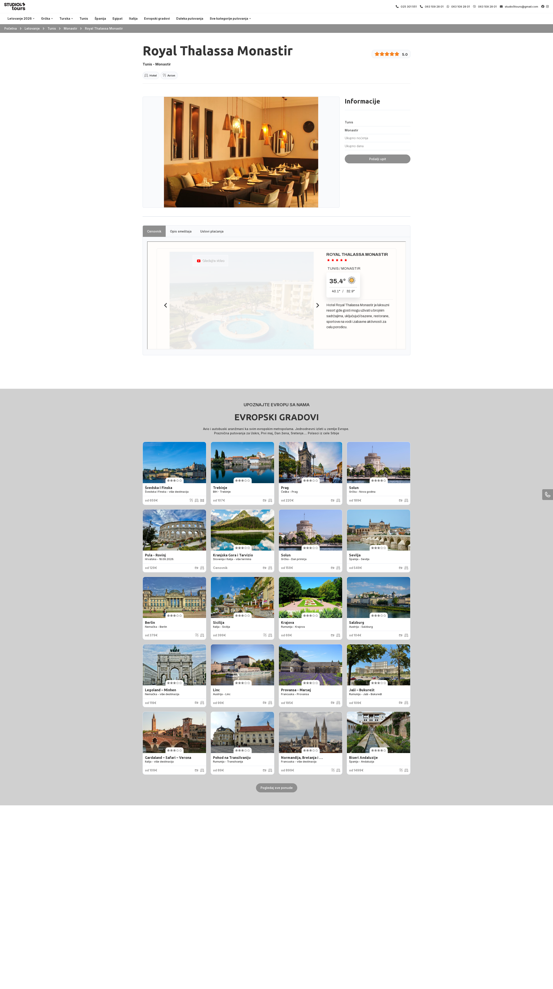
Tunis (83, 18)
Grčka (45, 18)
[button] (215, 203)
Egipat (117, 18)
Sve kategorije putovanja (229, 18)
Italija (133, 18)
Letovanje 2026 (20, 18)
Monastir (70, 28)
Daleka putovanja (189, 18)
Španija (100, 18)
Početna (10, 28)
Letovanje (32, 28)
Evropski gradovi (157, 18)
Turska (64, 18)
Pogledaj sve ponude (277, 788)
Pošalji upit (377, 159)
